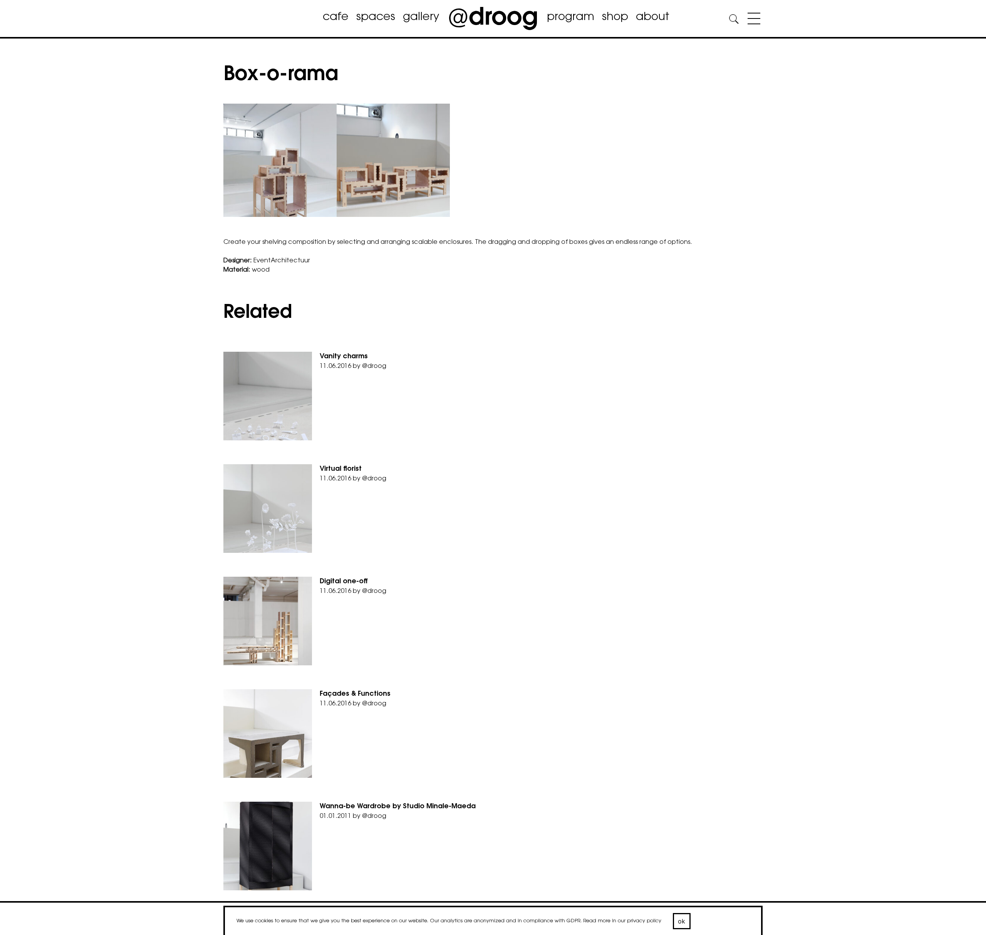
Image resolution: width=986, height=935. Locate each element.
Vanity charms (344, 356)
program (570, 17)
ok (682, 921)
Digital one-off (344, 581)
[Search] (733, 20)
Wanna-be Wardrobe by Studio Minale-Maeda (398, 806)
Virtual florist (341, 469)
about (652, 17)
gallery (421, 17)
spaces (375, 17)
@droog (374, 366)
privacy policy (644, 920)
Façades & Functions (355, 694)
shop (615, 17)
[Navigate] (752, 20)
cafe (336, 17)
